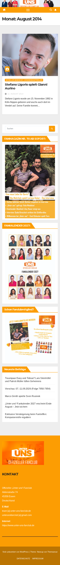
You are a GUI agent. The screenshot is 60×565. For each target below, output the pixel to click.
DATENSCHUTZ (23, 559)
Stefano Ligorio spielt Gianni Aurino (26, 86)
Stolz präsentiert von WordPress (16, 552)
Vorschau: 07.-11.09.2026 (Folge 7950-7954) (27, 389)
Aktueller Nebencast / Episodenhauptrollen (24, 80)
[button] (51, 10)
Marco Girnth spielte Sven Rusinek (22, 396)
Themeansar (52, 552)
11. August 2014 (15, 94)
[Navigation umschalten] (28, 10)
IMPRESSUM (37, 559)
